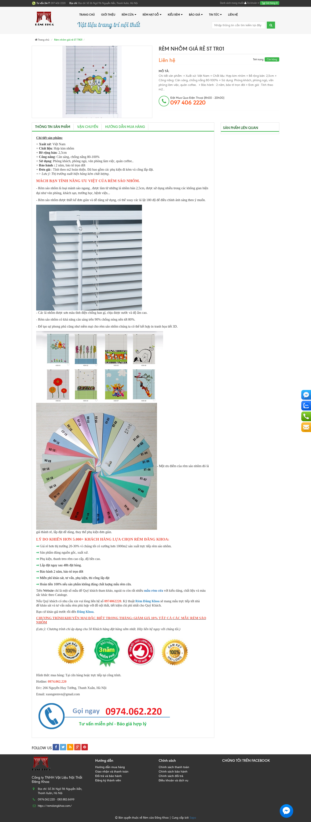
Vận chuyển (87, 127)
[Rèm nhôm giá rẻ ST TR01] (92, 82)
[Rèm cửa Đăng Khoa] (44, 14)
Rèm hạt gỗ (151, 14)
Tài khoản (252, 2)
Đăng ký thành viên (108, 780)
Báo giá (194, 14)
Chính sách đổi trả (171, 776)
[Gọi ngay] (306, 416)
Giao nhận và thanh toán (111, 771)
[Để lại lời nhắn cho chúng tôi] (306, 427)
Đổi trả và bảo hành (108, 776)
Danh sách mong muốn (232, 2)
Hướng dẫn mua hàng (125, 127)
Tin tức (214, 14)
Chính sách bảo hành (173, 771)
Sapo (193, 817)
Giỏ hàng (271, 2)
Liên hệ (233, 14)
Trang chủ (87, 14)
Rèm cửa (128, 14)
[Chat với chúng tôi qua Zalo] (306, 405)
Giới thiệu (108, 14)
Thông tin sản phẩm (52, 127)
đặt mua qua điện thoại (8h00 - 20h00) (197, 101)
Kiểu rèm (174, 14)
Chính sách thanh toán (174, 767)
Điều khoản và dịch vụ (173, 780)
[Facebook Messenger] (306, 395)
